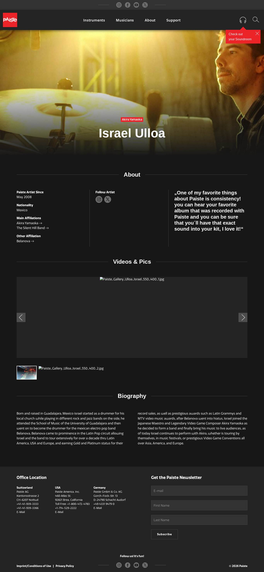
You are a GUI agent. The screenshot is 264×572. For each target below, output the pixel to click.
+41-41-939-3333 (27, 504)
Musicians (125, 20)
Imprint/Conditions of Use (34, 566)
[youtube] (136, 5)
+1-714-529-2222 (66, 508)
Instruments (94, 20)
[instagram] (119, 5)
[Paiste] (10, 20)
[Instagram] (99, 202)
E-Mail (21, 512)
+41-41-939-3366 (27, 508)
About (150, 20)
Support (173, 20)
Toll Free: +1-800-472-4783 (72, 504)
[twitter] (145, 5)
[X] (108, 202)
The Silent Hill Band (31, 228)
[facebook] (127, 5)
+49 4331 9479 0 (104, 504)
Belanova (24, 241)
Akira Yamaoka (28, 223)
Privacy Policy (65, 566)
